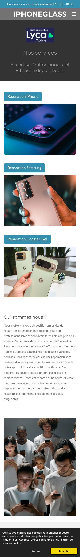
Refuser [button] (36, 551)
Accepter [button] (64, 551)
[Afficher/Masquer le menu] (74, 14)
